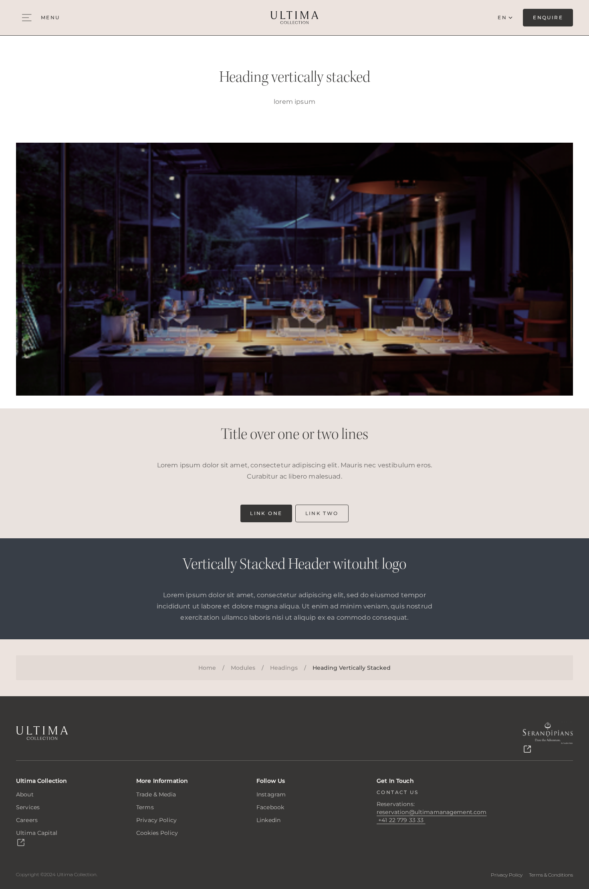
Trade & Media (156, 794)
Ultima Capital (36, 832)
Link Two (322, 513)
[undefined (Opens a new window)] (547, 738)
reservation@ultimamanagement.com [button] (431, 812)
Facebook (270, 807)
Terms (145, 807)
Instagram (271, 794)
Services (28, 807)
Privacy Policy (156, 820)
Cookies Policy (157, 832)
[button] (401, 820)
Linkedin (268, 820)
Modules (243, 668)
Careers (27, 820)
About (25, 794)
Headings (284, 668)
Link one (266, 513)
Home (207, 668)
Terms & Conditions (551, 875)
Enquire (548, 17)
